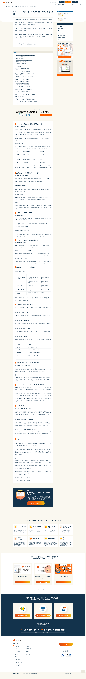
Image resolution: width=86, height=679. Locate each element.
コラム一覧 (14, 6)
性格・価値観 (60, 26)
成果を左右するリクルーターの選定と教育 (24, 89)
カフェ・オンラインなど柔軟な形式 (23, 71)
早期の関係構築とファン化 (21, 74)
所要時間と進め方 (19, 69)
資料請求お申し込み (22, 615)
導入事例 (59, 4)
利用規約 (27, 673)
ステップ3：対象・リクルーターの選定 (24, 86)
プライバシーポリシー (32, 673)
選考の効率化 (19, 66)
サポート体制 (17, 657)
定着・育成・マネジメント (62, 35)
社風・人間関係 (60, 28)
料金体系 (27, 651)
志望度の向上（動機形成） (21, 63)
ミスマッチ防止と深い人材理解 (22, 61)
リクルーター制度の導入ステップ (22, 81)
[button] (83, 671)
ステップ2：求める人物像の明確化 (22, 84)
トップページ (17, 646)
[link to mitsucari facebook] (66, 651)
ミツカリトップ (7, 6)
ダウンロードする (22, 582)
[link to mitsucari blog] (64, 651)
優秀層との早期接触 (20, 64)
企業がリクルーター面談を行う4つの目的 (24, 60)
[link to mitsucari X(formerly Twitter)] (68, 651)
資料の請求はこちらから (36, 503)
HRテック (59, 30)
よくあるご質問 (17, 659)
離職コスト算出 (74, 4)
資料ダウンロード (64, 4)
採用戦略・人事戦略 (61, 37)
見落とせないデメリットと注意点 (22, 79)
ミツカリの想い (54, 4)
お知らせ (16, 654)
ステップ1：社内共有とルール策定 (22, 83)
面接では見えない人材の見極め (22, 77)
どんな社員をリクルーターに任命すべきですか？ (25, 99)
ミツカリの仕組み (17, 649)
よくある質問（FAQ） (20, 96)
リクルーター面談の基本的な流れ (22, 68)
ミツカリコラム (80, 4)
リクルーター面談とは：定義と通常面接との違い (25, 55)
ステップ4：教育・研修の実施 (22, 87)
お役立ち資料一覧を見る (43, 589)
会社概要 (24, 673)
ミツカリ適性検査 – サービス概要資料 (24, 480)
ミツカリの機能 (17, 651)
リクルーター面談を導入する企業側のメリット (25, 73)
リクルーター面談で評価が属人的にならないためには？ (27, 101)
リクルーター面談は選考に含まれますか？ (24, 98)
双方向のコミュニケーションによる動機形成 (24, 76)
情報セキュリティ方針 (38, 673)
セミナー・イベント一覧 (18, 662)
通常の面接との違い (20, 58)
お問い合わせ (61, 1)
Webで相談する (75, 1)
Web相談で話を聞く (63, 615)
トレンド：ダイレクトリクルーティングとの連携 (25, 94)
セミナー (69, 4)
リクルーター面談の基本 (20, 56)
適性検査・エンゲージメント (63, 39)
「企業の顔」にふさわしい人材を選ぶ (23, 91)
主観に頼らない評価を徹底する (22, 92)
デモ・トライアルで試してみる (43, 615)
